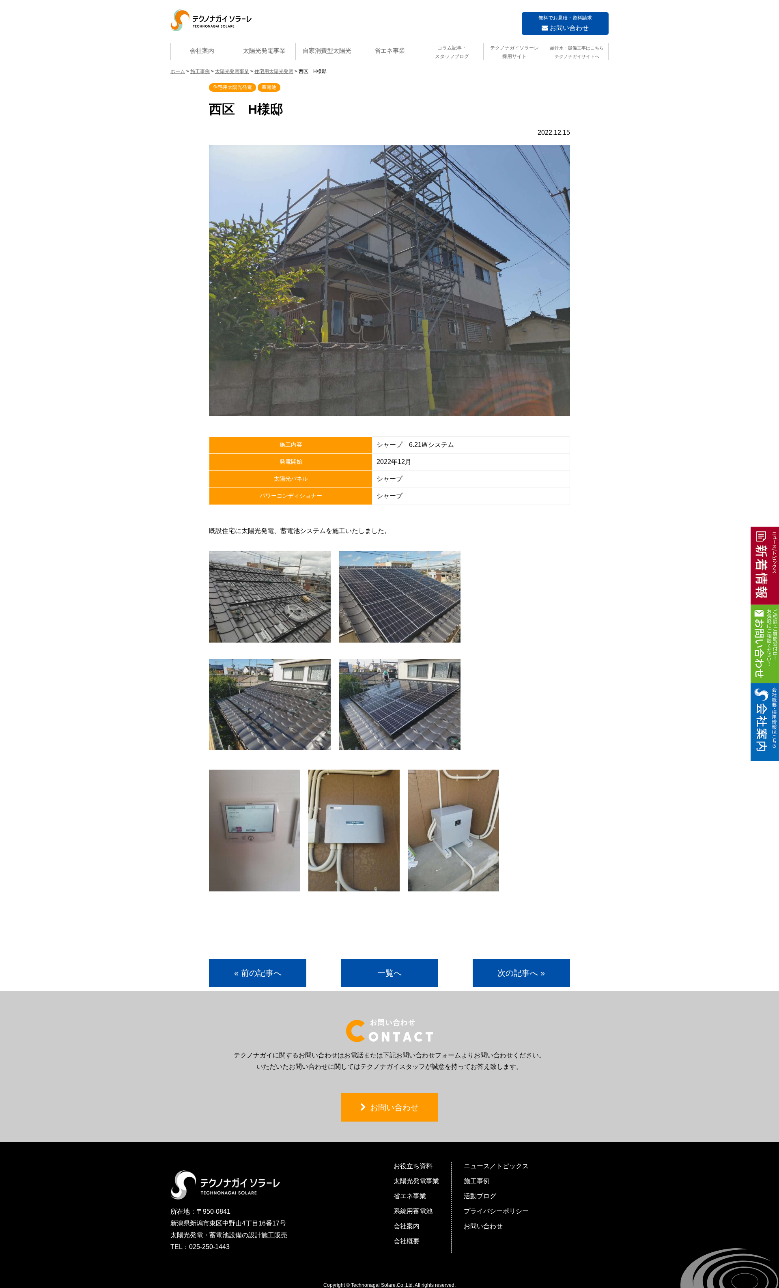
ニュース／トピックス (496, 1166)
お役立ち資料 (413, 1166)
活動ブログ (480, 1196)
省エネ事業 (389, 50)
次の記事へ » (521, 973)
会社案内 (202, 50)
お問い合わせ (565, 23)
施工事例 (477, 1181)
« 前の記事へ (258, 973)
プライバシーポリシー (496, 1211)
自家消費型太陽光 (327, 50)
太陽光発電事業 (264, 50)
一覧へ (389, 973)
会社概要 (407, 1241)
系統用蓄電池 (413, 1211)
